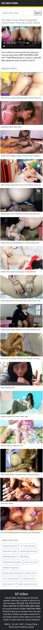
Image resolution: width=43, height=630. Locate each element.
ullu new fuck (8, 584)
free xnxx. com (31, 562)
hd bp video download (12, 573)
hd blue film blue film (12, 562)
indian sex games (10, 567)
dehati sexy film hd (28, 551)
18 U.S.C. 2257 (18, 624)
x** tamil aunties (28, 546)
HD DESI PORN (9, 3)
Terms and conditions (18, 627)
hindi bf (9, 608)
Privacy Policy (31, 624)
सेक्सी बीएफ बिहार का (10, 556)
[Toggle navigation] (38, 3)
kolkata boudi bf (10, 546)
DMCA (7, 624)
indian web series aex (27, 584)
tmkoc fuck (30, 573)
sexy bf (31, 627)
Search (38, 13)
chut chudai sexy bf (11, 578)
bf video (21, 594)
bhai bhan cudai (10, 551)
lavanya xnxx (28, 578)
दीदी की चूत (24, 556)
